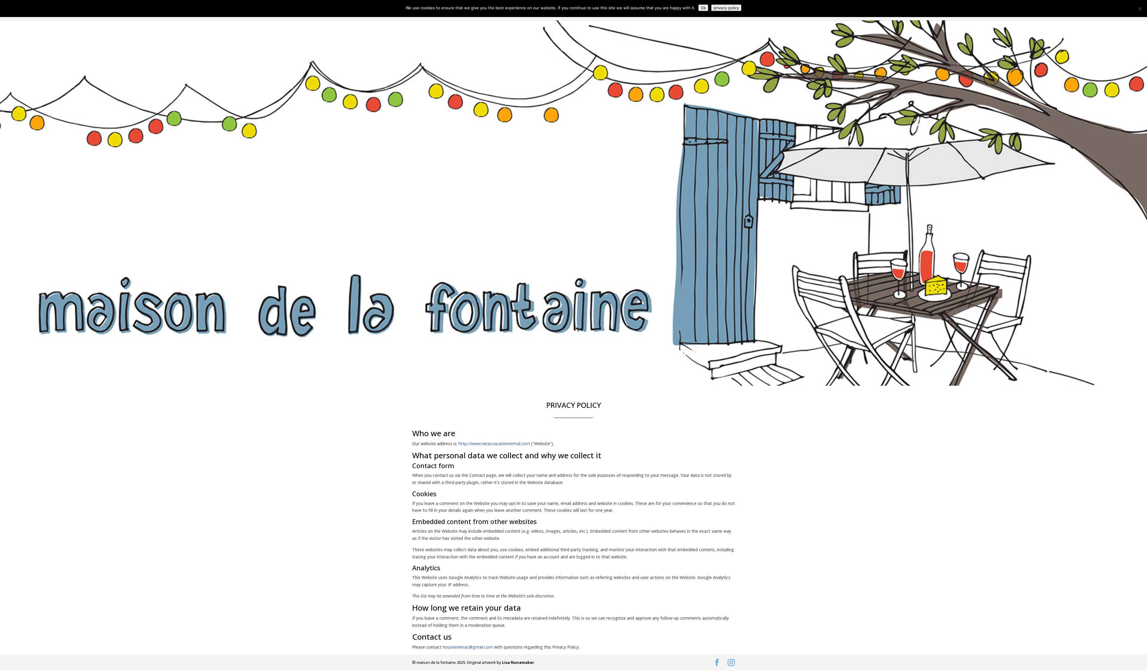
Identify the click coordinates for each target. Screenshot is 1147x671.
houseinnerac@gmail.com (468, 647)
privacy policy (726, 7)
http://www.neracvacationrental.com (494, 443)
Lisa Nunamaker (518, 662)
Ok (703, 7)
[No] (1140, 9)
